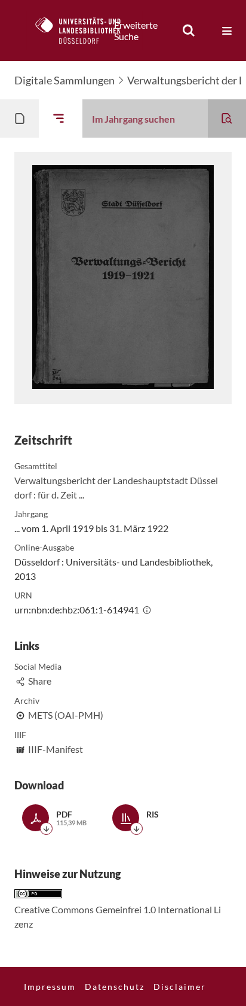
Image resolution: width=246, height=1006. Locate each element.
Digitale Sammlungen (64, 80)
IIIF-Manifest (55, 749)
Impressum (50, 986)
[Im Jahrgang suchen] (227, 118)
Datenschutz (114, 986)
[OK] (189, 30)
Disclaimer (179, 986)
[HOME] (84, 30)
